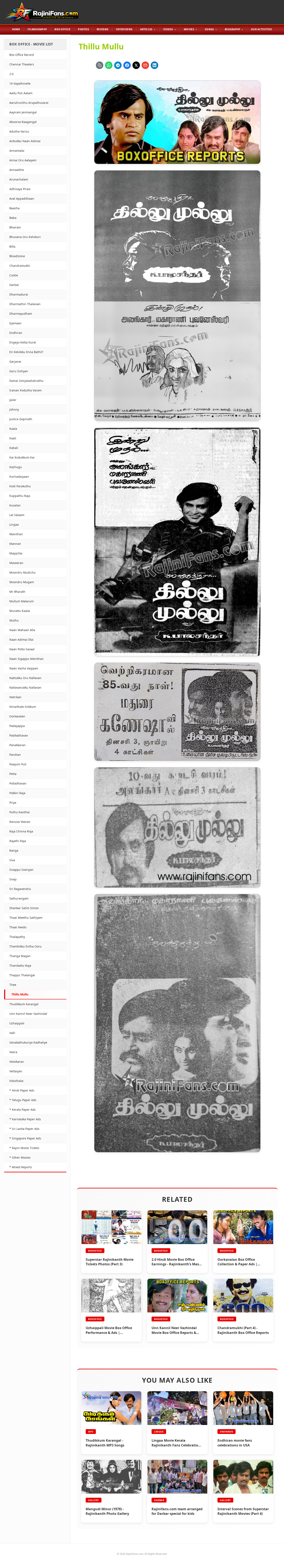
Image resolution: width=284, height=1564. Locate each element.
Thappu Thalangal (22, 975)
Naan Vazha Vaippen (23, 668)
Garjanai (15, 361)
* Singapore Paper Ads (25, 1138)
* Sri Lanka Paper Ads (24, 1129)
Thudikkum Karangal (23, 1004)
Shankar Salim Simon (24, 908)
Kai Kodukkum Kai (22, 457)
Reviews (102, 29)
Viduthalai (16, 1081)
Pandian (15, 755)
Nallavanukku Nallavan (25, 687)
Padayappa (17, 726)
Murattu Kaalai (19, 611)
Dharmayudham (20, 314)
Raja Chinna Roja (21, 831)
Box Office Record (21, 55)
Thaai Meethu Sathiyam (25, 918)
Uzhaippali (16, 1023)
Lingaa (14, 524)
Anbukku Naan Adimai (25, 141)
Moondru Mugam (21, 582)
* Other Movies (20, 1157)
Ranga (13, 850)
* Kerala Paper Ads (22, 1110)
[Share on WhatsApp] (108, 65)
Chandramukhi (19, 266)
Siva (12, 860)
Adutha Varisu (19, 131)
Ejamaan (15, 323)
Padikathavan (18, 735)
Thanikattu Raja (20, 965)
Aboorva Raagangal (23, 122)
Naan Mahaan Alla (22, 630)
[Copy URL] (99, 65)
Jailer (12, 400)
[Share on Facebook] (127, 65)
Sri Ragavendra (20, 889)
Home (16, 29)
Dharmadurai (18, 294)
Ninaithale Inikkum (22, 707)
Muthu (14, 620)
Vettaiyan (15, 1071)
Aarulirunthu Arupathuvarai (28, 103)
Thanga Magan (20, 956)
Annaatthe (16, 170)
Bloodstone (17, 256)
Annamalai (16, 151)
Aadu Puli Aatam (20, 93)
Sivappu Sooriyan (21, 870)
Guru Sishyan (18, 371)
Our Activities (261, 29)
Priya (12, 803)
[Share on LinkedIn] (154, 65)
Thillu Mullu (19, 994)
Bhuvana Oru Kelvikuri (25, 237)
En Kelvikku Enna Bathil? (26, 352)
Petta (12, 774)
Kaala (13, 429)
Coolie (13, 275)
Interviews (124, 29)
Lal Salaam (16, 515)
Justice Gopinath (20, 419)
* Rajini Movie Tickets (24, 1148)
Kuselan (15, 505)
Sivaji (13, 879)
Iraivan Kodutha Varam (25, 390)
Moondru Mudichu (22, 572)
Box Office (62, 29)
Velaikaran (16, 1062)
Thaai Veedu (18, 927)
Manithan (16, 534)
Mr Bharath (17, 592)
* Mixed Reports (20, 1167)
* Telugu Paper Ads (22, 1100)
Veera (13, 1052)
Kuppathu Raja (19, 496)
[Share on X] (136, 65)
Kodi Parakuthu (20, 486)
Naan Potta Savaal (22, 649)
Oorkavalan (17, 716)
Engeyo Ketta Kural (22, 342)
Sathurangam (18, 898)
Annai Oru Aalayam (22, 160)
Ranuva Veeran (19, 822)
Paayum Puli (17, 764)
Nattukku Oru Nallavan (25, 678)
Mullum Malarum (21, 601)
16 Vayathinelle (20, 83)
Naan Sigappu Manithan (26, 659)
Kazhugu (15, 467)
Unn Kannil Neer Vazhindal (28, 1014)
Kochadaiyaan (19, 477)
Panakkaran (17, 745)
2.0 (11, 74)
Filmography (37, 29)
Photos (83, 29)
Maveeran (16, 563)
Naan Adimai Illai (21, 640)
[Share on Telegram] (118, 65)
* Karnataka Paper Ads (25, 1119)
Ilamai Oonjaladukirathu (26, 381)
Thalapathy (17, 937)
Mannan (15, 544)
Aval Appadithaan (21, 199)
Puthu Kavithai (19, 812)
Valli (12, 1033)
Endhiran (15, 333)
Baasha (14, 208)
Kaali (12, 438)
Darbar (14, 285)
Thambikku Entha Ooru (25, 946)
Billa (12, 246)
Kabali (13, 448)
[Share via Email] (145, 65)
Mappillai (15, 553)
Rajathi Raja (17, 841)
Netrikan (15, 697)
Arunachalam (18, 179)
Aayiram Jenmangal (23, 112)
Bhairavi (15, 227)
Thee (12, 985)
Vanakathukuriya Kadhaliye (28, 1042)
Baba (12, 218)
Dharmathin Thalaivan (25, 304)
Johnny (14, 409)
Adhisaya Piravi (20, 189)
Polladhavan (17, 783)
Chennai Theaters (21, 64)
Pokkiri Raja (17, 793)
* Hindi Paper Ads (21, 1090)
